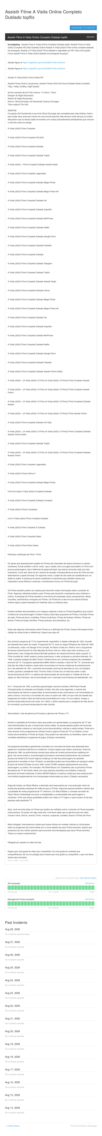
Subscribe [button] (90, 36)
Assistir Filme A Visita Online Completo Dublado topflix (38, 37)
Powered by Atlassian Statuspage (84, 1126)
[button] (83, 27)
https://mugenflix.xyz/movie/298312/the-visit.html (44, 62)
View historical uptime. (88, 878)
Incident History (12, 1126)
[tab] (8, 888)
